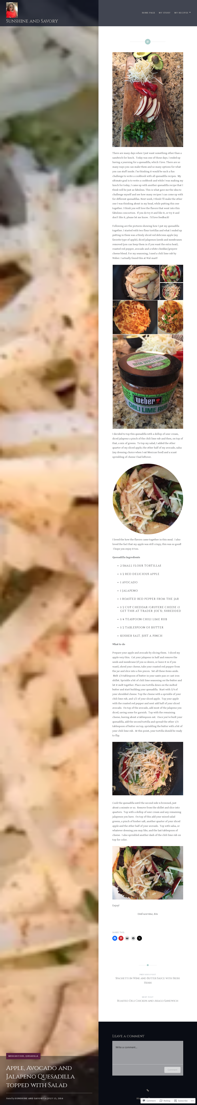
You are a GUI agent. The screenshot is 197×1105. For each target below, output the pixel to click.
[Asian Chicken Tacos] (147, 1090)
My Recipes (181, 13)
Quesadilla (31, 1056)
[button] (136, 282)
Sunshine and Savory (32, 21)
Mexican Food (16, 1056)
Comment (172, 1069)
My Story (165, 13)
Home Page (148, 13)
